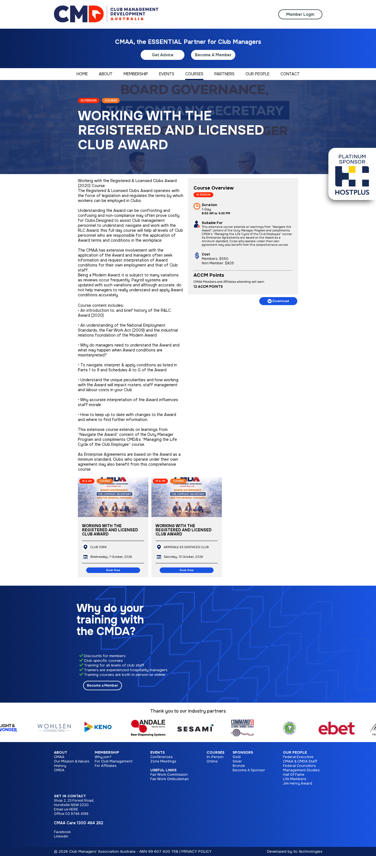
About (60, 752)
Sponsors (243, 752)
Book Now (113, 570)
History (60, 766)
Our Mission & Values (71, 761)
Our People (295, 752)
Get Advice (162, 54)
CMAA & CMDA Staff (300, 761)
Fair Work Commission (169, 774)
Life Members (294, 779)
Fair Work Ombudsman (169, 779)
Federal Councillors (299, 766)
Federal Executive (298, 757)
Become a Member (102, 685)
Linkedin (61, 836)
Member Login (300, 14)
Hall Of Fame (293, 774)
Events (157, 752)
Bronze (239, 766)
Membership (107, 752)
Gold (237, 757)
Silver (237, 761)
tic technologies (307, 851)
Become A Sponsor (249, 770)
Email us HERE (66, 809)
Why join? (103, 757)
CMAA (59, 757)
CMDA (59, 770)
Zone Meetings (163, 761)
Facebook (62, 832)
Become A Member (213, 54)
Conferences (161, 757)
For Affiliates (105, 766)
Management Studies (301, 770)
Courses (215, 752)
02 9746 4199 (76, 814)
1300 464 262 (90, 822)
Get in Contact (70, 796)
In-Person (215, 757)
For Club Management (113, 761)
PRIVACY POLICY (196, 851)
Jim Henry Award (297, 783)
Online (212, 761)
